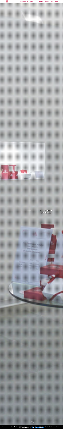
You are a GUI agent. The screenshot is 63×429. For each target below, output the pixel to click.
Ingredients (41, 1)
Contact (56, 1)
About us (47, 1)
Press (52, 1)
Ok (33, 427)
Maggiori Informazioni (39, 427)
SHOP (36, 1)
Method (31, 1)
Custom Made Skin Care (23, 1)
